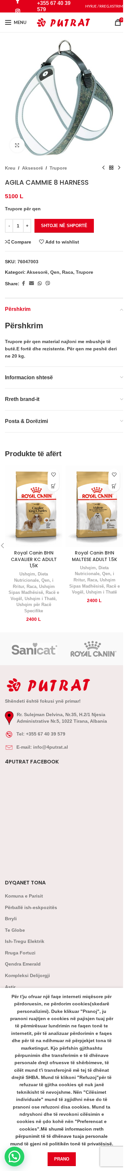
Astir (10, 987)
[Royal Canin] (93, 648)
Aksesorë (32, 168)
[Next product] (119, 168)
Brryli (11, 918)
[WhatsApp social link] (40, 283)
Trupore (58, 168)
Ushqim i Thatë (40, 598)
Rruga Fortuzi (20, 952)
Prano (61, 1159)
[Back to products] (111, 168)
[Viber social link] (48, 283)
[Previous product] (103, 168)
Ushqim (27, 574)
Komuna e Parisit (24, 896)
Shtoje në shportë (64, 225)
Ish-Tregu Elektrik (24, 941)
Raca (67, 272)
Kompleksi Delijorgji (27, 975)
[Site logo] (64, 22)
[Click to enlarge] (17, 145)
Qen (54, 272)
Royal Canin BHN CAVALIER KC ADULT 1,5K (34, 559)
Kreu (10, 168)
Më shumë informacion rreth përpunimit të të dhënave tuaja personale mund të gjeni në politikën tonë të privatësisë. (61, 1136)
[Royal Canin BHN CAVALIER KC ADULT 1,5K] (33, 506)
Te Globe (15, 930)
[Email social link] (31, 283)
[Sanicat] (34, 648)
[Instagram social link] (17, 11)
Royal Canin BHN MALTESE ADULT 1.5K (94, 556)
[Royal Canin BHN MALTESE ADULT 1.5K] (94, 506)
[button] (53, 486)
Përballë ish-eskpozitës (31, 907)
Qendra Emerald (23, 964)
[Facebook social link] (23, 283)
